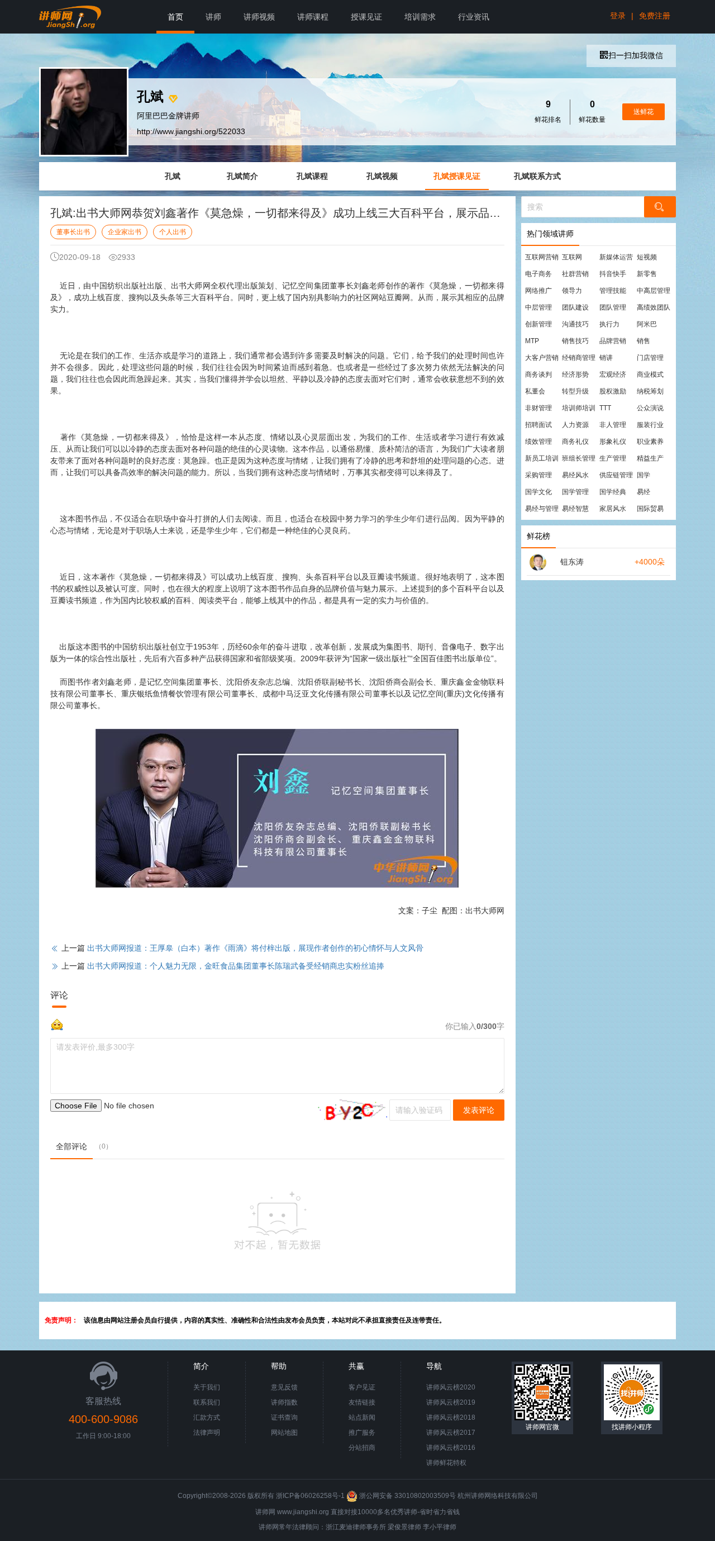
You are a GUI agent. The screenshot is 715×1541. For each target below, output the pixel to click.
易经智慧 (575, 509)
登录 (618, 15)
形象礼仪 (612, 441)
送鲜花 (643, 112)
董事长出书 (73, 232)
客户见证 (362, 1387)
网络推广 (538, 291)
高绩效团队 (653, 307)
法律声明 (206, 1432)
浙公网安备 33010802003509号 (407, 1496)
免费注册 (654, 15)
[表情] (57, 1023)
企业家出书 (124, 232)
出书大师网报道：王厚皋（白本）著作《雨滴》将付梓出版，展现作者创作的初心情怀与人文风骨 (255, 947)
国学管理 (575, 492)
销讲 (606, 358)
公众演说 (650, 408)
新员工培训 (542, 458)
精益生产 (650, 458)
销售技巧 (575, 341)
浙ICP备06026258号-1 (310, 1496)
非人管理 (612, 425)
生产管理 (612, 458)
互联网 (572, 257)
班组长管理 (578, 458)
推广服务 (362, 1432)
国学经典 (612, 492)
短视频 (647, 257)
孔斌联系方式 (537, 176)
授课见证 (366, 16)
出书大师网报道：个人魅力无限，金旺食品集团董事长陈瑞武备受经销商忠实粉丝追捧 (235, 965)
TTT (605, 408)
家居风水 (612, 509)
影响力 (335, 297)
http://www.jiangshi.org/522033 (191, 131)
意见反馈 (284, 1387)
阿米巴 (647, 324)
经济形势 (575, 374)
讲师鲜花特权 (446, 1463)
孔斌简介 (242, 176)
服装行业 (650, 425)
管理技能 (612, 291)
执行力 (609, 324)
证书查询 (284, 1417)
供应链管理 (616, 475)
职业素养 (650, 441)
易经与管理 (542, 509)
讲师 (213, 16)
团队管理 (612, 307)
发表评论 (478, 1110)
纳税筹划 (650, 391)
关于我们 (206, 1387)
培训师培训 (578, 408)
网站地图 (284, 1432)
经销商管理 (578, 358)
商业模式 (650, 374)
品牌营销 (612, 341)
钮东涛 (572, 561)
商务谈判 (538, 374)
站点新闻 (362, 1417)
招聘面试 (538, 425)
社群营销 (575, 274)
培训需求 (420, 16)
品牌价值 (339, 588)
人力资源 (575, 425)
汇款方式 (206, 1417)
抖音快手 (612, 274)
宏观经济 (612, 374)
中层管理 (538, 307)
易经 (643, 492)
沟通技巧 (575, 324)
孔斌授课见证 (456, 176)
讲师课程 (312, 16)
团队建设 (575, 307)
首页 (175, 16)
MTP (532, 341)
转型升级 (575, 391)
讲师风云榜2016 (450, 1448)
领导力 (572, 291)
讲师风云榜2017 (450, 1432)
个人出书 (172, 232)
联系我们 (206, 1402)
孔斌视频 (382, 176)
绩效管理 (538, 441)
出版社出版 (143, 285)
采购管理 (538, 475)
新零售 (647, 274)
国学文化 (538, 492)
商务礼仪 (575, 441)
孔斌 (172, 176)
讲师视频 (259, 16)
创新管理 (538, 324)
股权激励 (612, 391)
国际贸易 (650, 509)
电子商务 (538, 274)
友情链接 (362, 1402)
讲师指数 (284, 1402)
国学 (643, 475)
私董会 (535, 391)
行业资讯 (473, 16)
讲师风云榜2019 (450, 1402)
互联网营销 (542, 257)
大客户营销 (542, 358)
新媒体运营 (616, 257)
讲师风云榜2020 (450, 1387)
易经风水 (575, 475)
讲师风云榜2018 (450, 1417)
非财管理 (538, 408)
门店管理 (650, 358)
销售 (643, 341)
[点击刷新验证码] (350, 1110)
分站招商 (362, 1448)
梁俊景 (398, 1527)
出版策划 (258, 285)
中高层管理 (653, 291)
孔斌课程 (312, 176)
